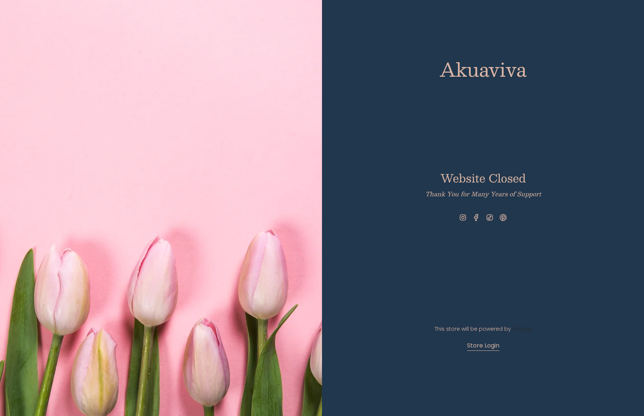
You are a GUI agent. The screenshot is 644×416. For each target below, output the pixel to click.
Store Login (483, 345)
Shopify (522, 329)
